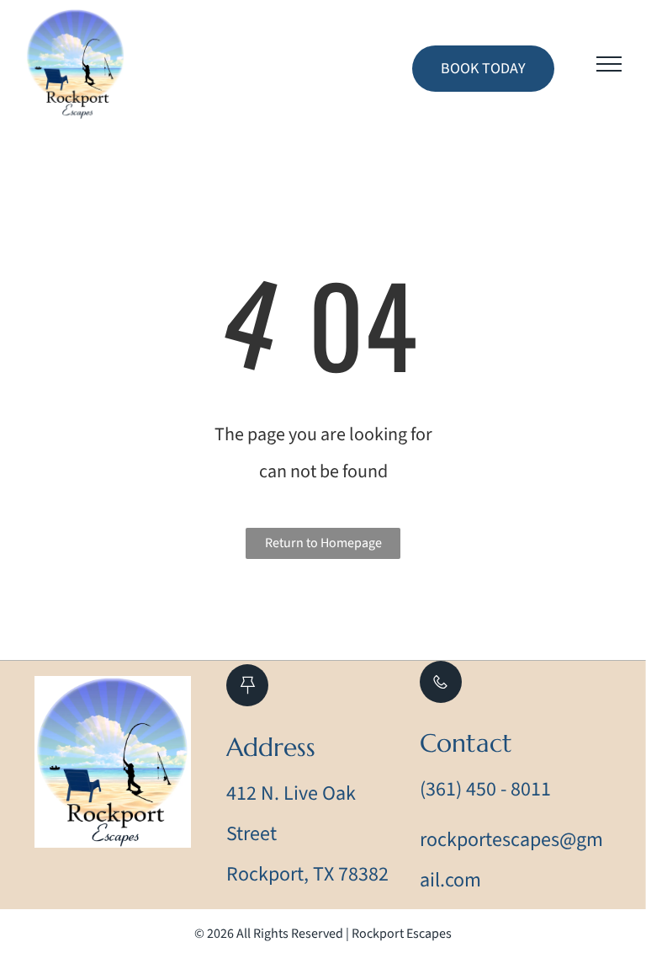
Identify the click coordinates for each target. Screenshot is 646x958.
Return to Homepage (323, 543)
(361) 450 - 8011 (485, 789)
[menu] (609, 64)
